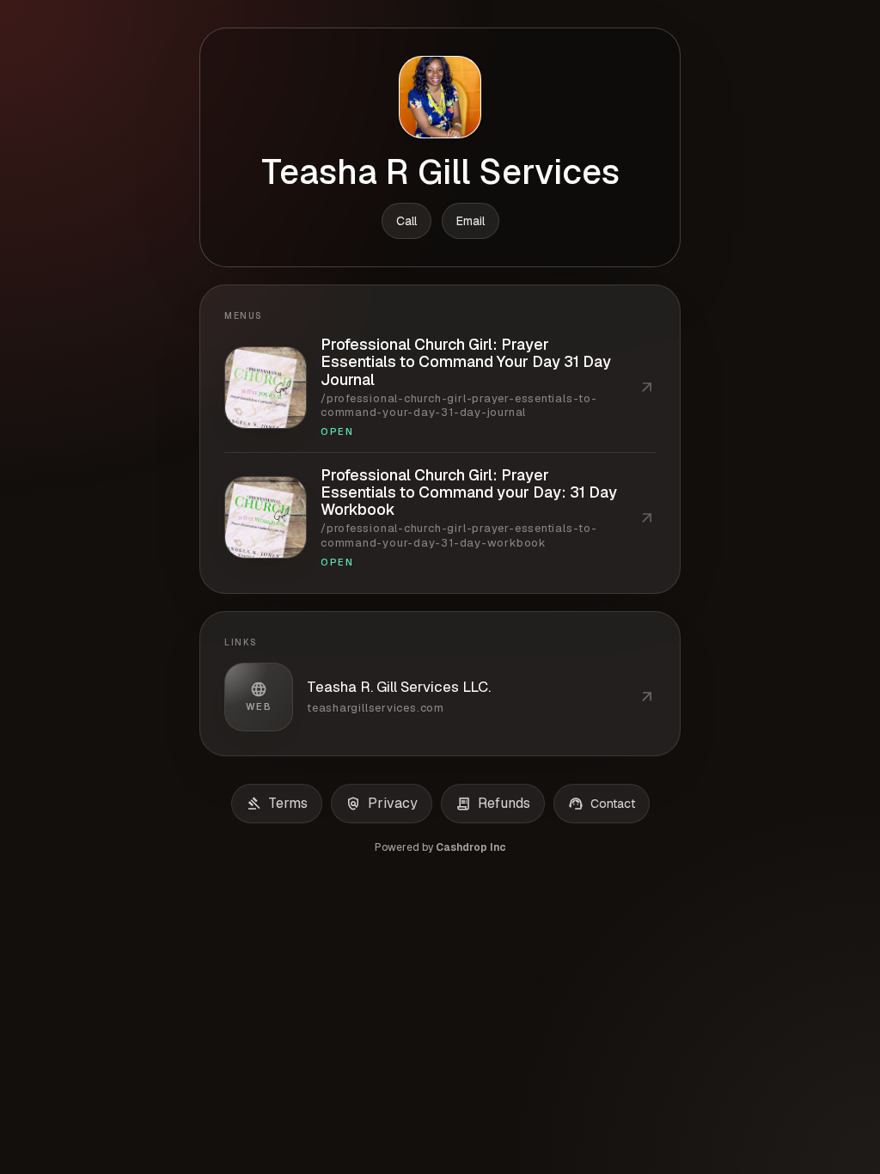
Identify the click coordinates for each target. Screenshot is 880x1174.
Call (406, 221)
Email (470, 221)
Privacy (381, 803)
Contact (601, 803)
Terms (277, 803)
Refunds (492, 803)
